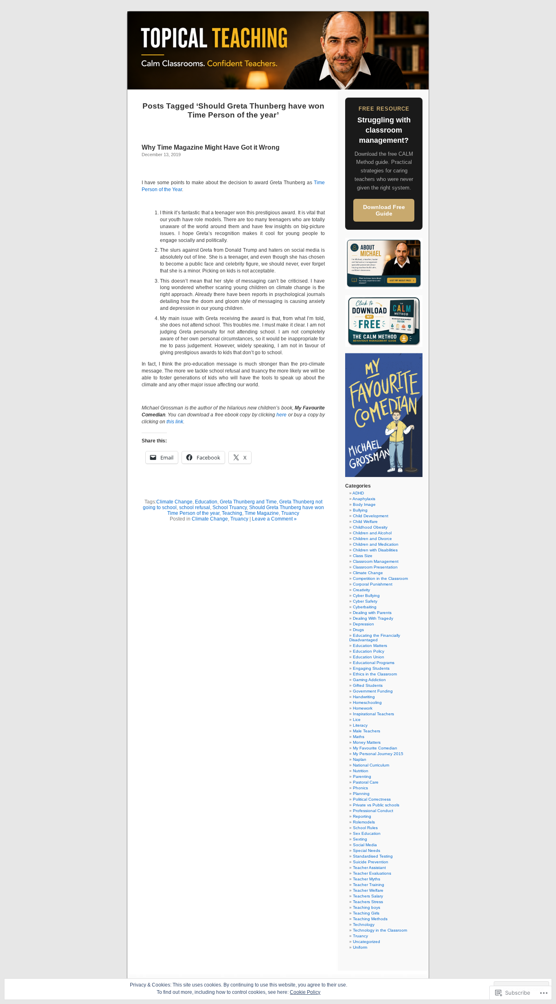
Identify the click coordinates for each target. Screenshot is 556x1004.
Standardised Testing (373, 856)
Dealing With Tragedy (373, 618)
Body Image (364, 504)
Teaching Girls (366, 913)
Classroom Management (375, 561)
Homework (362, 708)
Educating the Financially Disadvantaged (374, 637)
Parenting (362, 776)
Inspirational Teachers (373, 714)
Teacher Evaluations (372, 873)
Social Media (365, 845)
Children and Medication (375, 544)
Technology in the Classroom (380, 930)
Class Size (362, 555)
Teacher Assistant (369, 867)
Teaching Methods (370, 919)
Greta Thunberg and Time (248, 502)
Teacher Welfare (368, 890)
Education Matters (370, 645)
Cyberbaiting (365, 607)
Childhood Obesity (370, 527)
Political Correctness (372, 799)
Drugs (358, 629)
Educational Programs (373, 662)
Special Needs (366, 850)
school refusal (194, 507)
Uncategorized (366, 941)
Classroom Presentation (375, 567)
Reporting (362, 816)
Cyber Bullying (366, 595)
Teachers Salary (368, 896)
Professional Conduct (373, 810)
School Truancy (229, 507)
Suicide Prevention (370, 862)
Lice (357, 719)
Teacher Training (368, 884)
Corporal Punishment (372, 584)
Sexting (360, 839)
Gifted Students (368, 685)
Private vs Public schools (376, 805)
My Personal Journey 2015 (378, 753)
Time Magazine (262, 513)
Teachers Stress (368, 901)
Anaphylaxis (363, 499)
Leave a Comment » (274, 519)
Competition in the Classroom (380, 578)
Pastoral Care (366, 782)
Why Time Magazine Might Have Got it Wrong (211, 147)
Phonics (360, 788)
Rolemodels (364, 822)
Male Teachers (366, 731)
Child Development (370, 516)
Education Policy (368, 651)
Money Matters (367, 742)
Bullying (360, 510)
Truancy (290, 513)
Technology (363, 924)
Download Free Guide (384, 210)
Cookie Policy (305, 992)
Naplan (359, 759)
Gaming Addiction (369, 679)
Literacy (360, 725)
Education (206, 502)
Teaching (232, 513)
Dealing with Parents (372, 612)
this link (174, 422)
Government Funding (373, 691)
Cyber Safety (365, 601)
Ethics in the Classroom (375, 674)
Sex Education (367, 833)
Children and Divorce (372, 538)
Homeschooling (367, 702)
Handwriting (364, 697)
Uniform (360, 947)
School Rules (365, 827)
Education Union (368, 657)
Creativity (361, 590)
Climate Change (174, 502)
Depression (363, 624)
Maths (358, 736)
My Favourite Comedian (375, 748)
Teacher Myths (366, 879)
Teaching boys (366, 907)
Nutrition (360, 771)
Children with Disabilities (375, 550)
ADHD (358, 493)
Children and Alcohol (372, 533)
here (281, 415)
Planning (361, 793)
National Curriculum (371, 765)
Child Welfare (365, 521)
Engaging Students (371, 668)
